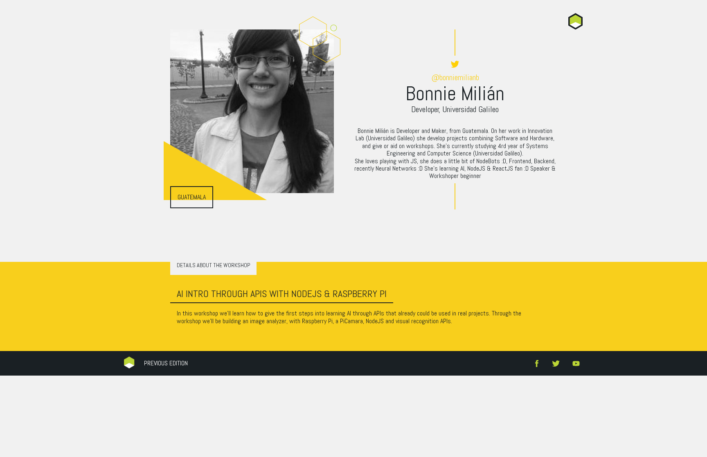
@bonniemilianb (455, 77)
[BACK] (575, 21)
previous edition (166, 363)
